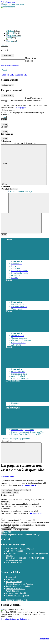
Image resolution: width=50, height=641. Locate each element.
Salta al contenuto (8, 2)
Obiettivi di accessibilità (15, 588)
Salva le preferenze (21, 530)
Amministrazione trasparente (17, 595)
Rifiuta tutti (21, 490)
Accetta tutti (10, 493)
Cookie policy (12, 577)
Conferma (13, 189)
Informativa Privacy (14, 582)
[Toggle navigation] (21, 223)
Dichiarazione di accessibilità (18, 586)
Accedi (4, 45)
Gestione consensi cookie (16, 593)
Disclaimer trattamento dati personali (16, 619)
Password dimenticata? (10, 65)
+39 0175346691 (17, 551)
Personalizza (7, 490)
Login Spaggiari (20, 108)
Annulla (5, 189)
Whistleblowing (12, 591)
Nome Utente (30, 58)
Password (29, 61)
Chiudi (4, 124)
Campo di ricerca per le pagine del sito (16, 438)
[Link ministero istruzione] (12, 4)
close (4, 235)
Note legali (10, 579)
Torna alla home (7, 476)
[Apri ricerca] (28, 203)
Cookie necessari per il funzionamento (16, 520)
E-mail (28, 98)
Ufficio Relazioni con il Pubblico (19, 584)
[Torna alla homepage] (25, 191)
